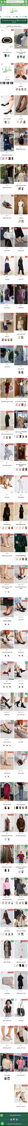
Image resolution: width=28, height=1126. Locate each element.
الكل (23, 4)
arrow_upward (1, 1115)
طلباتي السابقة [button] (23, 16)
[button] (4, 1)
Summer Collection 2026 (15, 4)
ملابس (7, 4)
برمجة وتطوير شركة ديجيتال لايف (14, 1123)
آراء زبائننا (15, 16)
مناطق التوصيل (7, 16)
